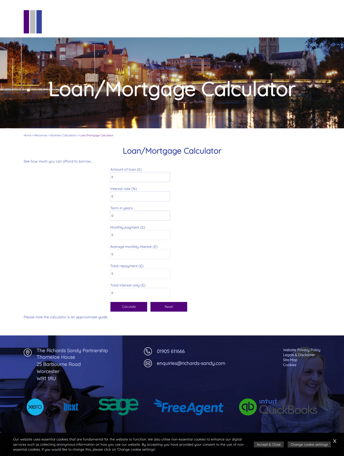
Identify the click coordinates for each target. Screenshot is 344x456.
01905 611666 (171, 351)
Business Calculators (63, 135)
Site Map (290, 360)
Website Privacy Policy (301, 350)
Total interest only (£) (128, 285)
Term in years (121, 208)
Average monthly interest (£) (134, 246)
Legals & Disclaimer (299, 355)
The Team (147, 26)
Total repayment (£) (127, 266)
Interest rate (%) (123, 188)
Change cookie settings (309, 444)
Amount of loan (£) (126, 169)
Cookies (289, 364)
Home (27, 135)
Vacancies (275, 26)
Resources (215, 26)
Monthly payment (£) (127, 227)
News (245, 26)
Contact (309, 26)
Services (180, 26)
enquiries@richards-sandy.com (191, 363)
